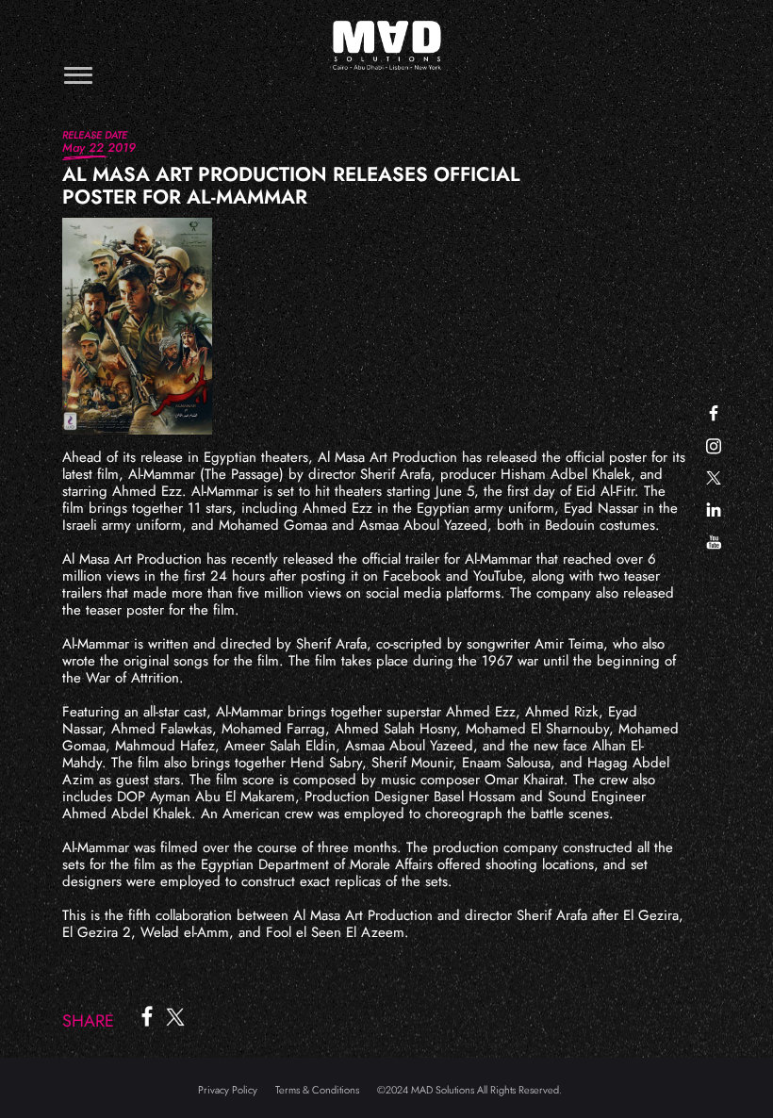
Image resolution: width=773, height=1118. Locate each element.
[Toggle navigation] (78, 75)
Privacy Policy (227, 1089)
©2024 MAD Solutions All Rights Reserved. (469, 1089)
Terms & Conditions (317, 1089)
